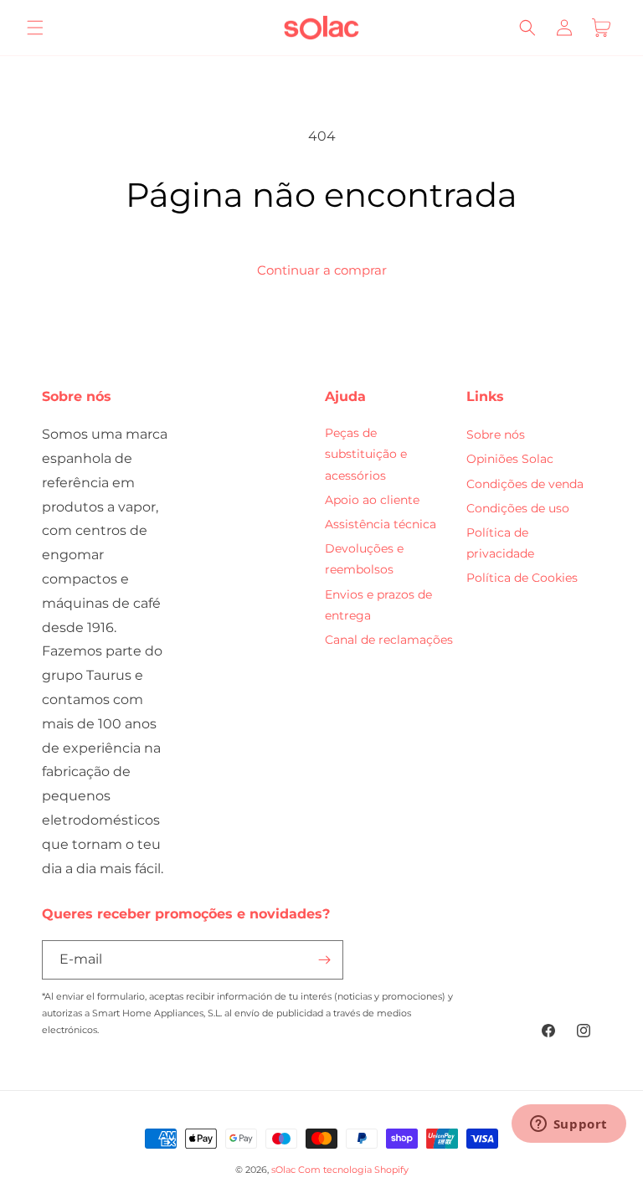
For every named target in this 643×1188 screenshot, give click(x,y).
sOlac (283, 1169)
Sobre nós (495, 434)
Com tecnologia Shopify (353, 1169)
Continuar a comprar (322, 270)
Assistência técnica (380, 524)
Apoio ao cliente (372, 499)
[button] (35, 27)
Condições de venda (525, 483)
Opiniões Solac (509, 458)
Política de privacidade (500, 543)
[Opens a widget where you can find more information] (568, 1125)
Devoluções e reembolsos (364, 559)
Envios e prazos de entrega (378, 605)
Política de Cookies (522, 577)
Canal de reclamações (389, 639)
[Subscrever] (324, 960)
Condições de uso (517, 508)
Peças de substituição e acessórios (366, 453)
